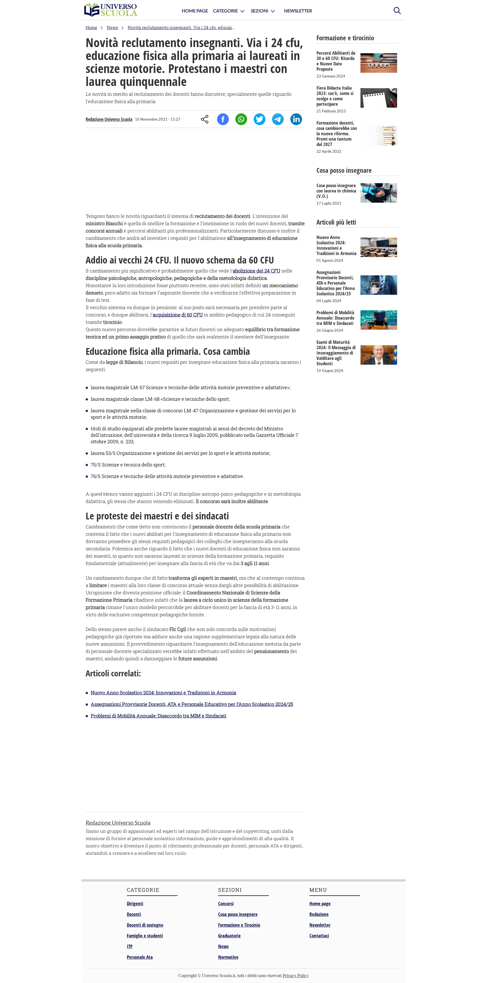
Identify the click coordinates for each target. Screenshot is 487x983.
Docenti (134, 914)
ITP (129, 946)
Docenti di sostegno (145, 925)
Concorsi (226, 903)
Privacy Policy (296, 975)
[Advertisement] (195, 171)
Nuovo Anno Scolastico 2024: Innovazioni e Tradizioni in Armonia (163, 692)
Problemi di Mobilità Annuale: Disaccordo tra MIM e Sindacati (158, 715)
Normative (228, 957)
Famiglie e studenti (145, 935)
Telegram (278, 119)
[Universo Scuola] (111, 10)
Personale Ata (140, 957)
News (223, 946)
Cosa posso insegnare (238, 914)
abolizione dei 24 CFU (256, 270)
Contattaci (319, 935)
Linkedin (296, 119)
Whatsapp (241, 119)
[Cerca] (397, 10)
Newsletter (298, 10)
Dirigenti (135, 903)
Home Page (195, 10)
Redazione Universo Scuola (109, 119)
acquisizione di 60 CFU (178, 314)
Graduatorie (229, 935)
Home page (320, 903)
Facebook (223, 119)
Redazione (319, 914)
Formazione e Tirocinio (239, 925)
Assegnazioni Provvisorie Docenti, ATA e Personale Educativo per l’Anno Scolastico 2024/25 (192, 704)
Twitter (259, 119)
